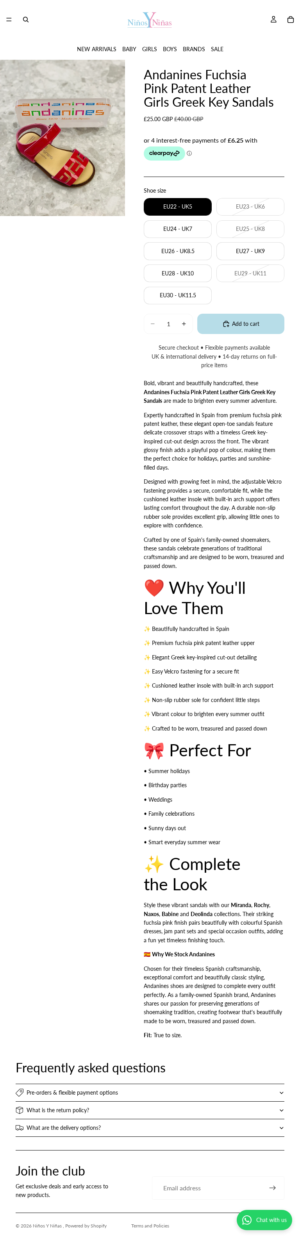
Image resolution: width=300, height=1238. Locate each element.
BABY (129, 49)
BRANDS (194, 49)
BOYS (170, 49)
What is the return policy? (58, 1110)
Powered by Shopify (86, 1226)
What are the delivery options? (64, 1127)
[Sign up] (272, 1188)
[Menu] (9, 20)
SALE (217, 49)
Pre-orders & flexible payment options (72, 1092)
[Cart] (290, 19)
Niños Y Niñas (48, 1226)
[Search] (25, 19)
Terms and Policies (150, 1226)
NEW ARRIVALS (96, 49)
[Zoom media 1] (62, 138)
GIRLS (149, 49)
